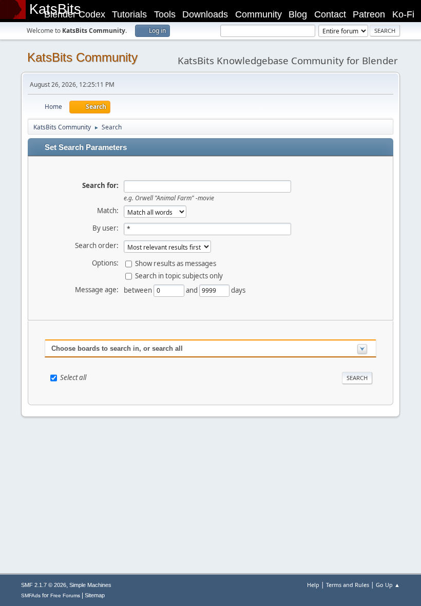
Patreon (369, 14)
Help (313, 585)
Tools (165, 14)
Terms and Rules (347, 585)
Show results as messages (175, 263)
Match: (108, 210)
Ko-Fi (403, 14)
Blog (298, 14)
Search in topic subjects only (179, 275)
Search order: (97, 245)
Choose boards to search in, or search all (117, 348)
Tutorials (129, 14)
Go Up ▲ (388, 585)
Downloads (205, 14)
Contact (330, 14)
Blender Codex (74, 14)
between (139, 290)
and (192, 290)
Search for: (100, 185)
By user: (105, 228)
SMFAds (31, 595)
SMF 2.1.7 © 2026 (43, 585)
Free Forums (65, 595)
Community (258, 14)
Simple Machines (90, 585)
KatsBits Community (82, 57)
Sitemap (95, 595)
